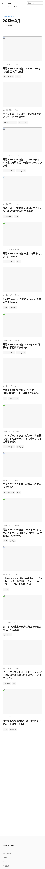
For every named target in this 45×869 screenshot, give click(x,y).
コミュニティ (13, 398)
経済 (18, 492)
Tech (5, 729)
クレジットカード (10, 122)
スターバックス (9, 492)
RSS (5, 398)
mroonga (13, 307)
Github (6, 589)
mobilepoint (21, 171)
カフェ (12, 541)
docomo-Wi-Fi (9, 171)
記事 (13, 683)
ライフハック (22, 122)
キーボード (7, 635)
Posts (16, 7)
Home (4, 7)
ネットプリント (9, 447)
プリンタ (20, 447)
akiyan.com (7, 3)
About (10, 7)
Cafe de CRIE (8, 77)
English (21, 7)
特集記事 (6, 866)
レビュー (7, 683)
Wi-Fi (18, 77)
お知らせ (13, 729)
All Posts (6, 862)
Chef (5, 307)
